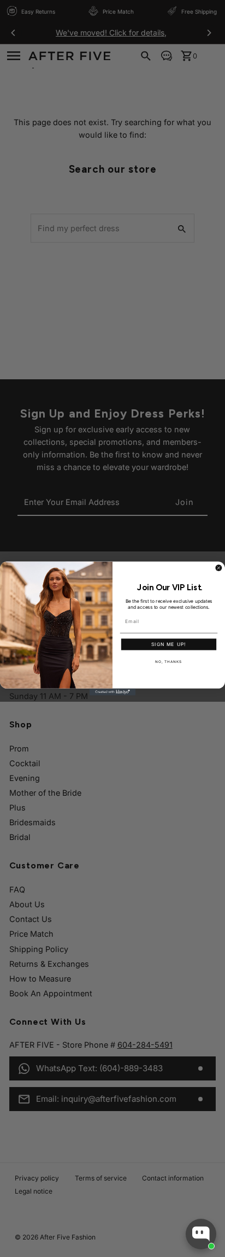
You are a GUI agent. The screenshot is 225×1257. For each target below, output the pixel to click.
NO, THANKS (168, 662)
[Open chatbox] (201, 1234)
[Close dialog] (218, 568)
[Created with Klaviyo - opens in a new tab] (113, 692)
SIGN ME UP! (168, 645)
